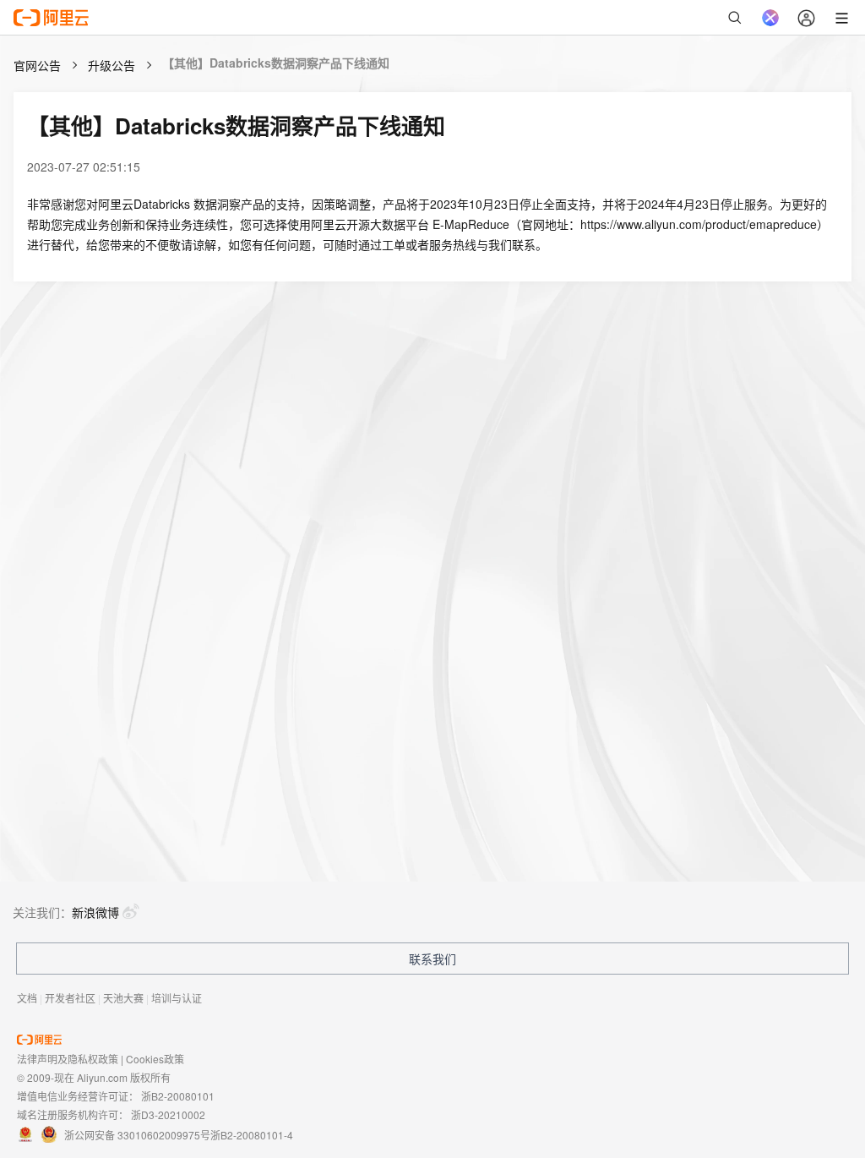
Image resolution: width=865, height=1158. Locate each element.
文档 (27, 998)
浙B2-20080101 (178, 1096)
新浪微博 (95, 912)
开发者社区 (70, 998)
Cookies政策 (155, 1058)
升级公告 (111, 65)
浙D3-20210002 (168, 1114)
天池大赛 (123, 998)
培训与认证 (176, 998)
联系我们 (432, 958)
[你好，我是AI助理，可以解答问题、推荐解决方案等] (770, 18)
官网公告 (37, 65)
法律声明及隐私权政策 (67, 1058)
